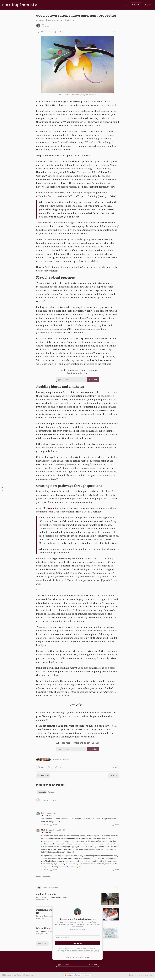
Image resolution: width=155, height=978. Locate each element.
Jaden (43, 813)
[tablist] (46, 792)
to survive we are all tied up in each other (52, 897)
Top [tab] (39, 888)
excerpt (50, 192)
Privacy (14, 975)
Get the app (87, 975)
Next (112, 776)
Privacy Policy (94, 951)
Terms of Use (88, 948)
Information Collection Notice (77, 951)
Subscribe (136, 5)
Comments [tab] (42, 792)
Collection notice (27, 975)
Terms (19, 975)
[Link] (33, 277)
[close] (99, 909)
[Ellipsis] (117, 813)
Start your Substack (73, 975)
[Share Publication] (127, 4)
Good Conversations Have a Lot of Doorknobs (78, 511)
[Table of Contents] (2, 489)
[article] (77, 899)
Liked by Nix (47, 816)
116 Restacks (64, 760)
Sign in (148, 5)
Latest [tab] (44, 888)
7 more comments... (43, 876)
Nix (43, 24)
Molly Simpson (47, 830)
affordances (45, 521)
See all (41, 944)
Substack (132, 975)
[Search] (122, 4)
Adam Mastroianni (46, 508)
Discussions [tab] (53, 888)
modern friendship (46, 894)
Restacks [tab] (51, 792)
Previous (45, 776)
